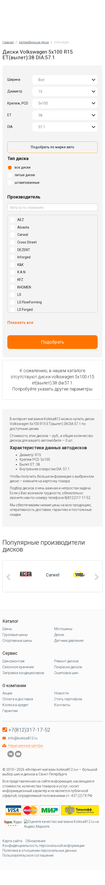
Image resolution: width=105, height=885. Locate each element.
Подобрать (52, 342)
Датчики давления (69, 641)
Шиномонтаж (13, 661)
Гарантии (10, 711)
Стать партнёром (68, 699)
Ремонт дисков (66, 661)
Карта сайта (12, 841)
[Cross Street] (55, 574)
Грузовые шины (15, 635)
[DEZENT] (81, 574)
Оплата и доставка (17, 699)
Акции (7, 693)
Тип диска (18, 158)
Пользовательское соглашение (27, 855)
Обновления (35, 841)
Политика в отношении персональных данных (39, 850)
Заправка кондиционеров (23, 673)
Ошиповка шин (66, 673)
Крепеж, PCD (17, 103)
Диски (59, 635)
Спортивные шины (17, 641)
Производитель (23, 196)
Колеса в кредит (15, 705)
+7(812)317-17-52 (29, 730)
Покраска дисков (68, 667)
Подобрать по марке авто (52, 147)
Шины (7, 629)
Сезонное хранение (18, 667)
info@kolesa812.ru (22, 738)
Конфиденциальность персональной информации (43, 846)
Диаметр (14, 91)
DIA (10, 127)
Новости (61, 693)
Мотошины (63, 629)
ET (9, 115)
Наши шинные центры (25, 745)
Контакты (62, 705)
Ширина (13, 79)
